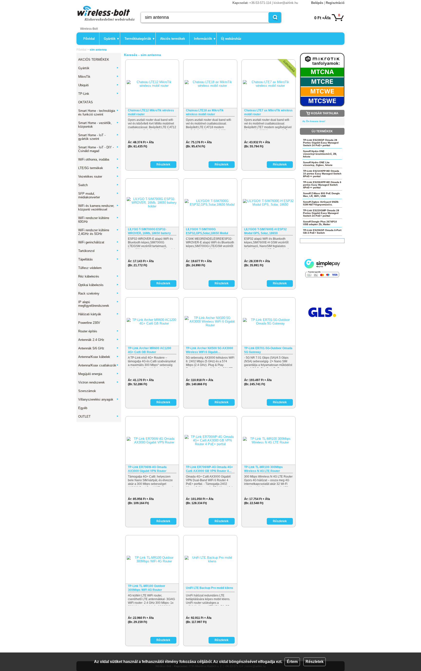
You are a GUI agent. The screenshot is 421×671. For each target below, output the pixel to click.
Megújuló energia (98, 374)
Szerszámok (87, 391)
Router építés (98, 331)
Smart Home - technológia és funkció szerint (98, 112)
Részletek (315, 662)
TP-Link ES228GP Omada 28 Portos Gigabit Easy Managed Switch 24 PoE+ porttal (320, 143)
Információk (204, 38)
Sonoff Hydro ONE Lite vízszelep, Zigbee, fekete (318, 163)
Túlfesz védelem (90, 268)
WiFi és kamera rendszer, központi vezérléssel (98, 207)
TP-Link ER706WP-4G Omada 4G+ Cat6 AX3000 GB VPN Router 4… (209, 469)
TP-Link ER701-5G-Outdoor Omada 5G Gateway (268, 350)
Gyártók (111, 38)
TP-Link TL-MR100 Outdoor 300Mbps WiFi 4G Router (146, 588)
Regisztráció (335, 3)
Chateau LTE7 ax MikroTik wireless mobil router (268, 112)
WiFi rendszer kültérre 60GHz (98, 219)
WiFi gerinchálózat (98, 242)
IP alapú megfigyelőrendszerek (98, 303)
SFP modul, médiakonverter (98, 195)
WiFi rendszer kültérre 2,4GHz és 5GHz (98, 232)
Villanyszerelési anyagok (98, 399)
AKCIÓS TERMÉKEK (93, 59)
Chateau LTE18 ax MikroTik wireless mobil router (205, 112)
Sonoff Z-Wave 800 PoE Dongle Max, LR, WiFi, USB (321, 194)
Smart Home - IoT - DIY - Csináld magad (98, 149)
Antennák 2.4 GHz (98, 340)
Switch (98, 185)
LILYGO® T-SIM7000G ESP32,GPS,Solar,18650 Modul (207, 231)
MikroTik (98, 76)
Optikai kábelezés (98, 285)
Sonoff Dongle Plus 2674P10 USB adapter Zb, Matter (320, 223)
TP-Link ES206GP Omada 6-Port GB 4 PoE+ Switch (322, 231)
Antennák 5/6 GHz (98, 348)
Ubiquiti (98, 85)
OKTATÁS (85, 102)
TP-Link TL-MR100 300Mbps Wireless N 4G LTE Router (263, 469)
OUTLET (98, 416)
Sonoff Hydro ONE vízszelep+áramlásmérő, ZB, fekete (320, 154)
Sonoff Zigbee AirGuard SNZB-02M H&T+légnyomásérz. (321, 203)
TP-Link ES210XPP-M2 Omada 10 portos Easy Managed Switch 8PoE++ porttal (322, 174)
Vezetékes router (98, 176)
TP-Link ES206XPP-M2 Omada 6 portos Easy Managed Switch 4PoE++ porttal (322, 185)
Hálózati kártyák (98, 314)
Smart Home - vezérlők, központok (98, 124)
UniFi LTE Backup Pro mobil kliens (209, 588)
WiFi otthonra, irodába (98, 159)
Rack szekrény (98, 293)
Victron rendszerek (98, 382)
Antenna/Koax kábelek (98, 357)
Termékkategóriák (139, 38)
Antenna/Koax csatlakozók (98, 365)
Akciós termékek (172, 38)
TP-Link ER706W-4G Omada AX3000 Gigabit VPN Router (147, 469)
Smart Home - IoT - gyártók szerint (98, 137)
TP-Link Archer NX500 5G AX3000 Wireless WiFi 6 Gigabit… (209, 350)
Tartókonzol (98, 251)
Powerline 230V (89, 323)
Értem (292, 662)
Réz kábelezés (98, 276)
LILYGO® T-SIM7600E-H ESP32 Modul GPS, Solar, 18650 (265, 231)
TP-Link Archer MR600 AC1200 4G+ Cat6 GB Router (149, 350)
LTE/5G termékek (98, 168)
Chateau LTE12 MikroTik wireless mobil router (151, 112)
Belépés (317, 3)
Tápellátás (98, 259)
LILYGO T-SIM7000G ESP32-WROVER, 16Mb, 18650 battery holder (149, 231)
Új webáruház (231, 38)
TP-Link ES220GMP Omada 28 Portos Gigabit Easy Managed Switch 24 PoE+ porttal (321, 213)
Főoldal (89, 38)
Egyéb (82, 408)
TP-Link (98, 94)
